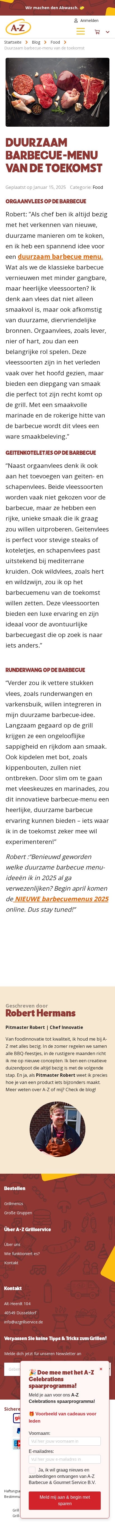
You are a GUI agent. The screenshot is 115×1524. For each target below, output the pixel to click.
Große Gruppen (18, 1212)
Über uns (12, 1244)
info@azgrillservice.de (23, 1322)
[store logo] (32, 26)
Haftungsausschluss (19, 1491)
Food (56, 42)
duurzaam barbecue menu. (60, 256)
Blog (36, 42)
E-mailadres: (41, 1451)
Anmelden (89, 20)
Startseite (13, 42)
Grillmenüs (13, 1203)
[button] (106, 20)
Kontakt (11, 1262)
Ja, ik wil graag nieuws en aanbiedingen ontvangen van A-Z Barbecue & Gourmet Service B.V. (62, 1476)
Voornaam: (39, 1433)
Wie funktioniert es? (22, 1253)
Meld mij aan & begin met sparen (65, 1500)
